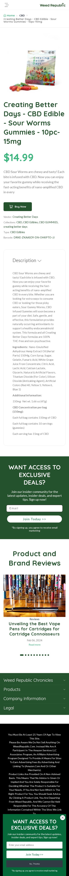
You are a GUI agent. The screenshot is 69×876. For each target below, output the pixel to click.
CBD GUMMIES (48, 222)
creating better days (15, 226)
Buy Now (20, 206)
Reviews (34, 619)
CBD (22, 15)
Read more (35, 644)
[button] (22, 655)
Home (11, 15)
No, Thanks (34, 864)
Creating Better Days (25, 216)
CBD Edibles (30, 222)
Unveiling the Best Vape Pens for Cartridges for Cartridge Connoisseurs (34, 629)
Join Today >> (34, 519)
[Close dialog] (62, 817)
